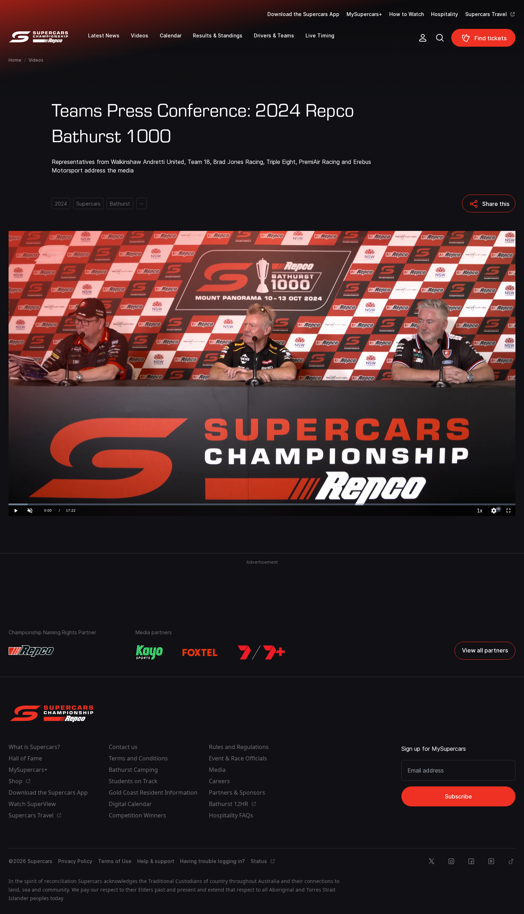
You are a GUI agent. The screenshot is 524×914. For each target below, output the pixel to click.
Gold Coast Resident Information (153, 792)
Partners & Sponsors (237, 792)
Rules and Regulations (239, 747)
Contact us (123, 747)
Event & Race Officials (238, 758)
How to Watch (406, 14)
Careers (219, 781)
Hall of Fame (25, 758)
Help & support (155, 861)
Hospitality (444, 14)
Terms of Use (115, 861)
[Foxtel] (200, 652)
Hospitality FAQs (231, 815)
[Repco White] (31, 651)
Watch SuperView (32, 804)
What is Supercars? (34, 747)
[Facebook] (471, 861)
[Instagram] (451, 861)
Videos (36, 60)
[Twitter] (431, 861)
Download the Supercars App (303, 14)
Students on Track (133, 781)
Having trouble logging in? (212, 861)
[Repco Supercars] (48, 40)
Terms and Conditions (138, 758)
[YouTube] (491, 861)
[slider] (262, 504)
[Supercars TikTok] (511, 861)
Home (15, 60)
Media (217, 770)
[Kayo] (149, 652)
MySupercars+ (364, 14)
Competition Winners (137, 815)
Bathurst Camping (133, 770)
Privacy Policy (75, 861)
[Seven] (261, 652)
